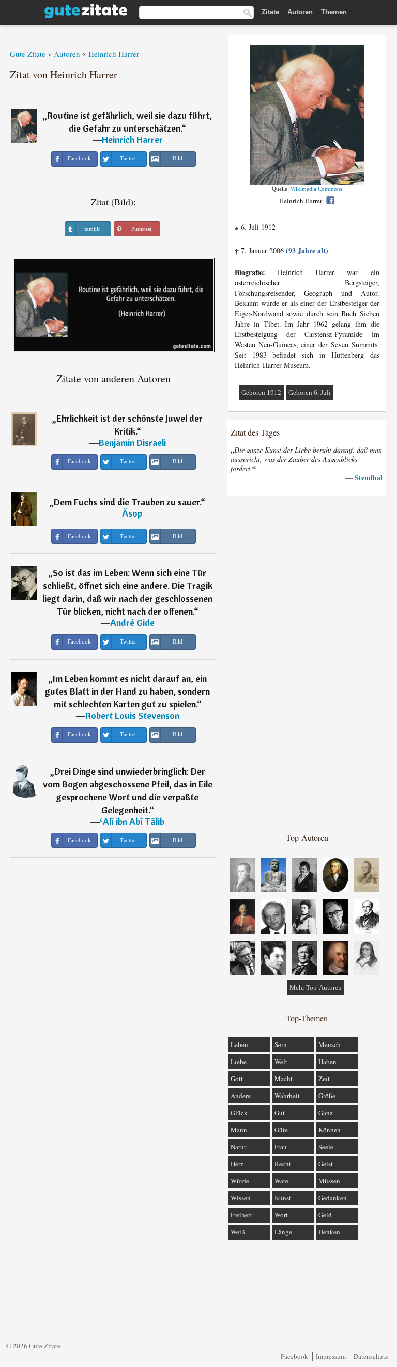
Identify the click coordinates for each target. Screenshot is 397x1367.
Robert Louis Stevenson (132, 715)
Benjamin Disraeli (132, 442)
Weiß (238, 1231)
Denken (329, 1231)
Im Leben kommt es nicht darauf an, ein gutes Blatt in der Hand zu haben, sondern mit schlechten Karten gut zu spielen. (127, 691)
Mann (239, 1129)
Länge (283, 1231)
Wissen (241, 1197)
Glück (239, 1112)
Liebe (239, 1061)
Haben (327, 1061)
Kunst (282, 1197)
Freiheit (241, 1214)
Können (329, 1129)
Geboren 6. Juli (309, 392)
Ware (281, 1180)
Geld (325, 1214)
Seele (325, 1146)
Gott (237, 1078)
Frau (280, 1146)
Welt (280, 1061)
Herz (237, 1163)
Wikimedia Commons (316, 189)
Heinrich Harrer (132, 140)
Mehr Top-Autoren (315, 987)
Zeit (324, 1078)
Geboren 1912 (261, 392)
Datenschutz (371, 1356)
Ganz (325, 1112)
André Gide (132, 623)
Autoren (300, 12)
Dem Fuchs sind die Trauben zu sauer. (127, 502)
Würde (240, 1180)
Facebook (294, 1356)
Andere (241, 1095)
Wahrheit (287, 1095)
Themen (334, 12)
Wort (281, 1214)
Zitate (270, 12)
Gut (279, 1112)
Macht (283, 1078)
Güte (281, 1129)
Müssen (329, 1180)
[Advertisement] (307, 663)
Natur (238, 1146)
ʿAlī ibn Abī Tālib (132, 821)
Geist (325, 1163)
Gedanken (332, 1197)
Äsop (132, 513)
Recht (282, 1163)
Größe (326, 1095)
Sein (280, 1044)
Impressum (331, 1356)
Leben (239, 1044)
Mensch (329, 1044)
